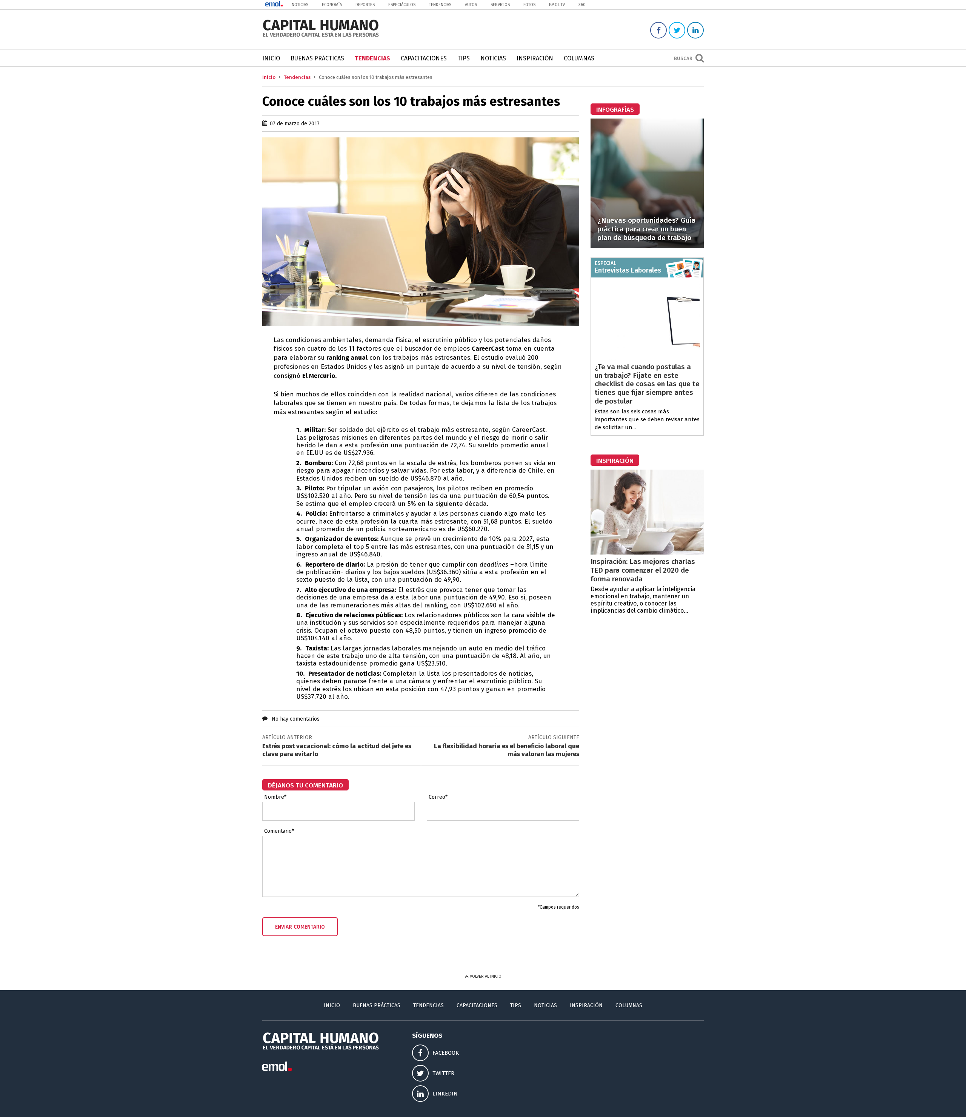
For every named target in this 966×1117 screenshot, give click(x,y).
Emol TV (557, 4)
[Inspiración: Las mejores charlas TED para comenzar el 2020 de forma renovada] (647, 552)
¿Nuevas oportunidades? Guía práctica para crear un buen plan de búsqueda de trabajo (646, 229)
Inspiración (535, 58)
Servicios (500, 4)
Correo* (438, 797)
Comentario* (279, 831)
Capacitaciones (424, 58)
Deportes (365, 4)
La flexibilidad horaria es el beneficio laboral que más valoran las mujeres (506, 750)
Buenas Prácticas (317, 58)
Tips (463, 58)
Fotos (529, 4)
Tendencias (440, 4)
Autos (471, 4)
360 (582, 4)
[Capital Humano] (320, 36)
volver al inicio (485, 976)
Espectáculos (401, 4)
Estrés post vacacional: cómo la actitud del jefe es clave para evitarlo (336, 750)
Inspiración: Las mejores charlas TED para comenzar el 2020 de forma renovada (643, 570)
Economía (332, 4)
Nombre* (275, 797)
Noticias (300, 4)
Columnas (579, 58)
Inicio (271, 58)
